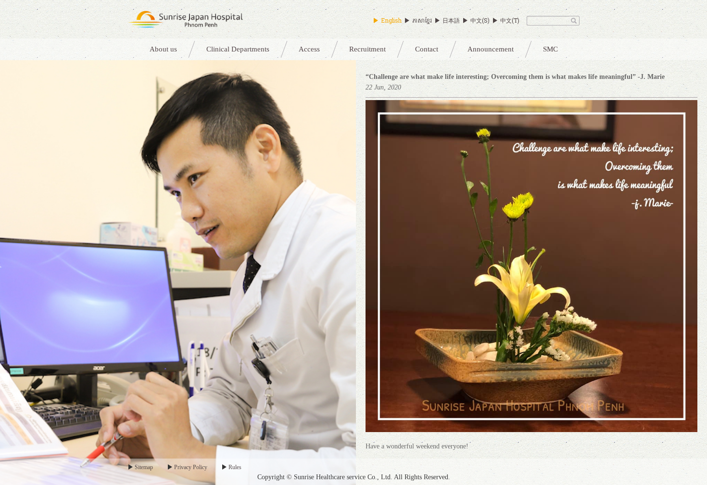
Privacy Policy (190, 467)
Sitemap (144, 467)
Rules (234, 467)
